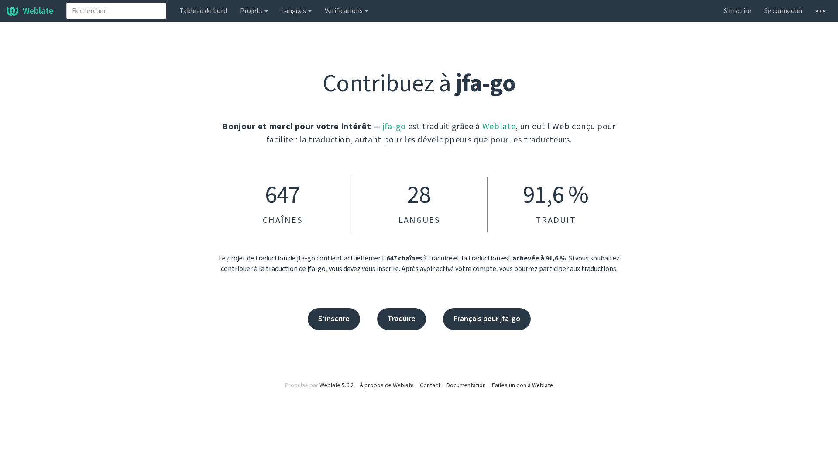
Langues (294, 11)
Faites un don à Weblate (522, 385)
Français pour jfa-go (486, 318)
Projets (252, 11)
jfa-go (394, 127)
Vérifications (344, 11)
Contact (430, 385)
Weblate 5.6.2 (336, 385)
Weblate (38, 11)
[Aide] (820, 11)
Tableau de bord (203, 11)
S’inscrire (737, 11)
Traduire (402, 318)
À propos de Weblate (387, 385)
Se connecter (783, 11)
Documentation (466, 385)
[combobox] (116, 11)
